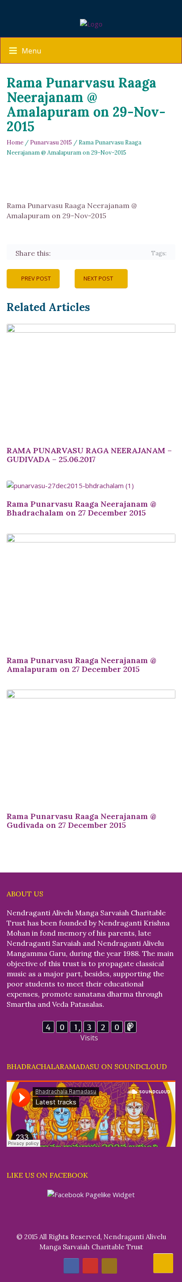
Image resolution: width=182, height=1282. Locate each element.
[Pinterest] (97, 253)
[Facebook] (59, 253)
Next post (98, 278)
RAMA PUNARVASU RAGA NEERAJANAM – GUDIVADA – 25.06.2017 (89, 454)
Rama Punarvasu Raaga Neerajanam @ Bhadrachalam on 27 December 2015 (81, 508)
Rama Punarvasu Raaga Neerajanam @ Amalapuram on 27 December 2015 (81, 664)
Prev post (36, 278)
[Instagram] (109, 1266)
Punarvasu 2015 (51, 142)
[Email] (135, 253)
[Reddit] (123, 253)
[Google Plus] (84, 253)
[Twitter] (71, 253)
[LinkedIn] (110, 253)
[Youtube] (90, 1266)
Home (15, 142)
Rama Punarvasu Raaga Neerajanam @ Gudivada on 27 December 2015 (81, 820)
